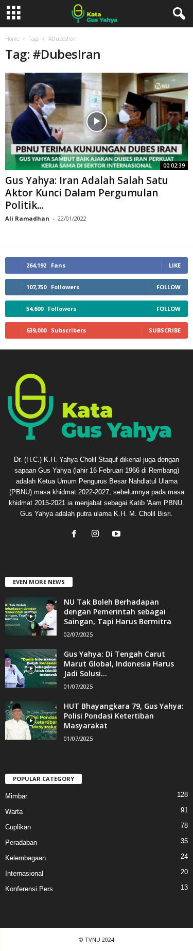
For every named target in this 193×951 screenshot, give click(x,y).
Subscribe (165, 330)
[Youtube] (117, 535)
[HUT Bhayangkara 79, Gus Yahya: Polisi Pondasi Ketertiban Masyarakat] (31, 720)
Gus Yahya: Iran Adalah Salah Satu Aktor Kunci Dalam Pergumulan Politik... (86, 193)
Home (12, 38)
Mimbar (16, 796)
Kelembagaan (25, 858)
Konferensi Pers (29, 889)
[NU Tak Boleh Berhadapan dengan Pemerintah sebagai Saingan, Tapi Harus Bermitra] (31, 616)
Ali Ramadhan (27, 218)
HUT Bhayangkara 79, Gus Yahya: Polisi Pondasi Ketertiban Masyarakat (124, 715)
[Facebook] (76, 535)
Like (175, 265)
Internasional (24, 873)
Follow (168, 287)
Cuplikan (18, 827)
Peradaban (21, 842)
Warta (14, 811)
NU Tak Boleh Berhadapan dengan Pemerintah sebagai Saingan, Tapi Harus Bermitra (117, 611)
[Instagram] (97, 535)
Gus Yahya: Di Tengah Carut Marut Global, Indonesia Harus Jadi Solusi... (119, 663)
